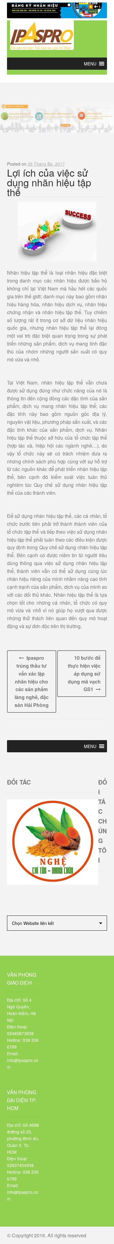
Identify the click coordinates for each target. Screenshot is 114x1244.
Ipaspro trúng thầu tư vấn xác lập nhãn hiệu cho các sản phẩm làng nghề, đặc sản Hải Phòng (32, 681)
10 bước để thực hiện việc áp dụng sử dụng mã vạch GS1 (84, 673)
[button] (90, 64)
